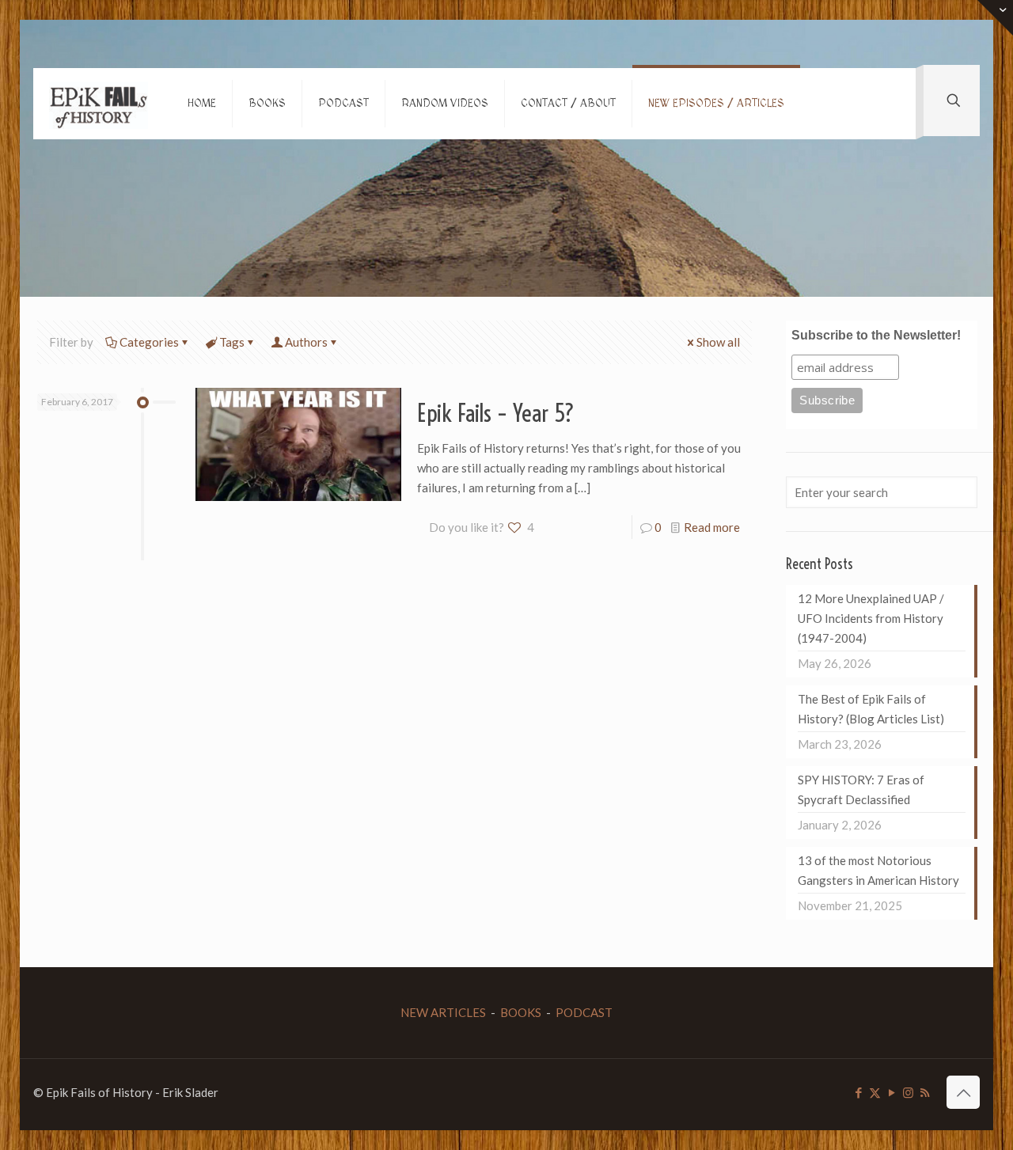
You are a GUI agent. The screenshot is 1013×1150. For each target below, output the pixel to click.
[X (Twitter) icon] (875, 1092)
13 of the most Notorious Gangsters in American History (878, 870)
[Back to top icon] (963, 1092)
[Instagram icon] (908, 1092)
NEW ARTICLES (443, 1012)
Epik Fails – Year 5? (496, 413)
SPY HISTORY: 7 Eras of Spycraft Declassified (861, 789)
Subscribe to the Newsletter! (876, 335)
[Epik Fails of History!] (98, 103)
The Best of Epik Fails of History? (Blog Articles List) (871, 709)
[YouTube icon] (891, 1092)
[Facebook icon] (858, 1092)
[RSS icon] (925, 1092)
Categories (149, 342)
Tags (232, 342)
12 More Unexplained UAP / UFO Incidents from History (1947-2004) (871, 618)
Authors (306, 342)
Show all (718, 342)
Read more (712, 527)
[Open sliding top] (995, 18)
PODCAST (584, 1012)
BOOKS (520, 1012)
